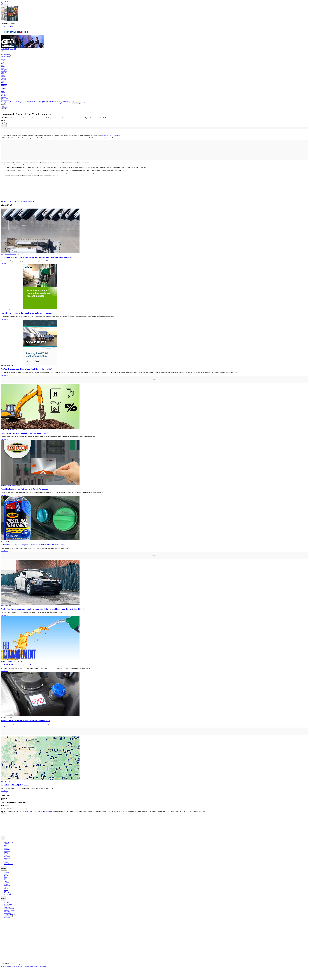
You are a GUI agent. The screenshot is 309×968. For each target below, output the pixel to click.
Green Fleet (4, 69)
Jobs (57, 101)
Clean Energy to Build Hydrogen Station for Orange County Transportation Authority (36, 257)
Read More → (4, 263)
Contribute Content (41, 103)
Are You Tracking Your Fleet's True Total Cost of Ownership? (26, 369)
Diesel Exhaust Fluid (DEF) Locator (15, 785)
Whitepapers (39, 101)
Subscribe (3, 27)
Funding (3, 66)
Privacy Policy (57, 103)
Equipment (3, 58)
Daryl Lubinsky (9, 661)
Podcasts (45, 101)
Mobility (3, 75)
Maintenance (4, 72)
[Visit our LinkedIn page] (3, 799)
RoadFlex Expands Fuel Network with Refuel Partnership (24, 489)
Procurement (4, 84)
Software (3, 92)
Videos (17, 101)
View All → (4, 792)
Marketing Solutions (31, 103)
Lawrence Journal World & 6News (111, 135)
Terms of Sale (18, 966)
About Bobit (84, 103)
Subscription (4, 103)
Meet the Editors (11, 103)
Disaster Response (5, 54)
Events (2, 60)
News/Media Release (10, 254)
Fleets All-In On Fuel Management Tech (17, 665)
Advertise (17, 103)
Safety (2, 89)
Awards (54, 101)
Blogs (14, 101)
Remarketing (4, 87)
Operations (3, 78)
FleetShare (3, 101)
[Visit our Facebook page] (1, 799)
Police (2, 81)
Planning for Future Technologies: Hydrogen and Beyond (24, 433)
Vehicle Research (5, 98)
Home (2, 110)
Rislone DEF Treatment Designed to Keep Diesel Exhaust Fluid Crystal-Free (32, 545)
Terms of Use (11, 966)
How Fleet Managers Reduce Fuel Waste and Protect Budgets (26, 313)
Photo (20, 101)
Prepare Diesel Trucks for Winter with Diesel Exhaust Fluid (25, 721)
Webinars (49, 101)
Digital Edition (10, 27)
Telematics (3, 95)
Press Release (50, 103)
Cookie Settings (76, 103)
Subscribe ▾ (4, 4)
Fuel (2, 63)
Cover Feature (6, 1)
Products (24, 101)
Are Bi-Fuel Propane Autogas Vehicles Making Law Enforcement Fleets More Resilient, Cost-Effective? (43, 609)
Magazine (29, 101)
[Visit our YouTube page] (6, 799)
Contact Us (23, 103)
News (11, 1)
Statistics (34, 101)
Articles (15, 1)
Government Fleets (9, 201)
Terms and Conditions (66, 103)
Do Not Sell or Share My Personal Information (34, 966)
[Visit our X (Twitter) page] (4, 799)
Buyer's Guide (71, 101)
